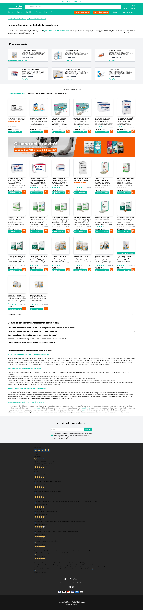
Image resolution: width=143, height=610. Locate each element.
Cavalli (28, 12)
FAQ (83, 583)
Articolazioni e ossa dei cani (37, 18)
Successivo (45, 465)
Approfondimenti (128, 12)
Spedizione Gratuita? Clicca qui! (71, 1)
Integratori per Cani (20, 18)
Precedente (38, 465)
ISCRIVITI (88, 429)
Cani (9, 12)
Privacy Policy (68, 602)
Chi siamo (61, 583)
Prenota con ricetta (82, 12)
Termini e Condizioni (76, 602)
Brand (115, 12)
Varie (52, 12)
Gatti (18, 12)
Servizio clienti (70, 583)
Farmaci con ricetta (101, 12)
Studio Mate (75, 604)
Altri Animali (40, 12)
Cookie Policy (61, 602)
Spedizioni (78, 583)
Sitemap (83, 602)
